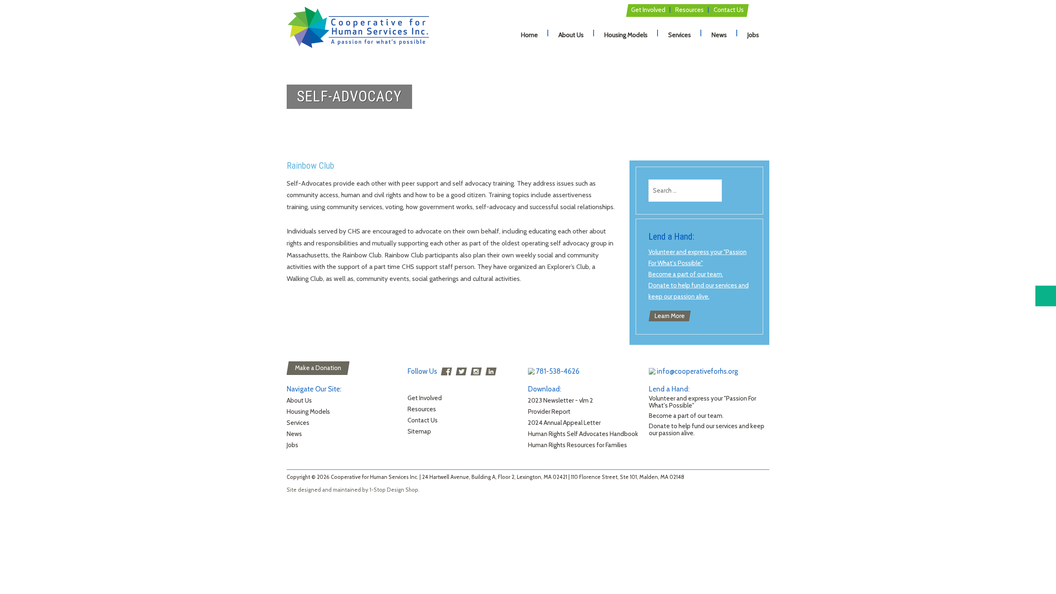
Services (679, 35)
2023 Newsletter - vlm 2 (560, 400)
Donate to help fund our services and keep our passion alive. (706, 429)
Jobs (753, 35)
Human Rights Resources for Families (577, 445)
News (719, 35)
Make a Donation (318, 368)
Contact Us (729, 10)
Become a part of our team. (685, 274)
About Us (571, 35)
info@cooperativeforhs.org (697, 371)
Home (529, 35)
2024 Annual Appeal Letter (564, 423)
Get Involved (648, 10)
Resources (689, 10)
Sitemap (419, 431)
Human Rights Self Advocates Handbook (583, 434)
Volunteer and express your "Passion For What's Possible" (702, 402)
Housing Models (626, 35)
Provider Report (549, 411)
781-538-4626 (558, 371)
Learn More (670, 316)
